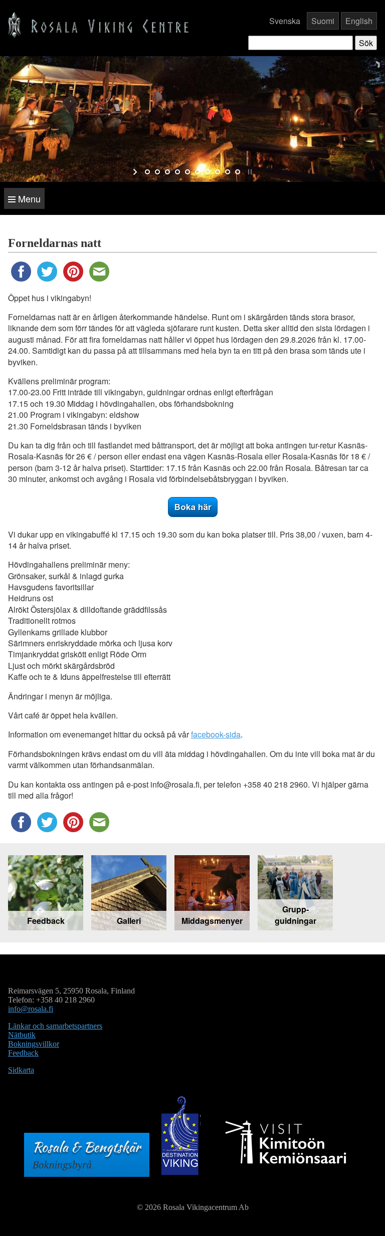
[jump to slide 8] (218, 172)
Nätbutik (22, 1035)
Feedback (23, 1053)
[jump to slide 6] (197, 172)
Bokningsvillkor (33, 1044)
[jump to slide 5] (187, 172)
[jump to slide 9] (228, 172)
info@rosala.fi (30, 1009)
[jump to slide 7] (208, 172)
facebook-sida (216, 734)
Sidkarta (21, 1070)
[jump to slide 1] (147, 172)
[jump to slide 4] (177, 172)
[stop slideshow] (249, 172)
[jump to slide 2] (157, 172)
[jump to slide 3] (167, 172)
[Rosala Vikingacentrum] (98, 24)
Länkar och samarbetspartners (55, 1026)
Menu (28, 198)
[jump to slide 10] (238, 172)
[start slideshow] (136, 172)
